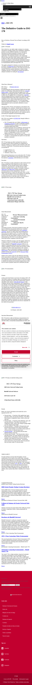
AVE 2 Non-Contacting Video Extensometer (14, 536)
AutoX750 (13, 251)
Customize (15, 356)
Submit (17, 585)
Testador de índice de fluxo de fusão (10, 626)
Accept (16, 352)
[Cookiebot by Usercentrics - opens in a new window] (23, 323)
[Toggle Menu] (30, 7)
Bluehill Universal (17, 243)
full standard (21, 71)
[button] (12, 9)
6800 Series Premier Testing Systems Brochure (15, 487)
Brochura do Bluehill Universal (11, 517)
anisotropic (10, 157)
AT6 (20, 463)
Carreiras (4, 622)
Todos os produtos (6, 632)
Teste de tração (5, 636)
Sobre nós (4, 609)
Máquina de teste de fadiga (8, 612)
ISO (3, 23)
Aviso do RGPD (7, 679)
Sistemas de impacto (7, 619)
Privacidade (15, 679)
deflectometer (24, 122)
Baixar (3, 499)
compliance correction (9, 123)
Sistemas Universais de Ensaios (9, 606)
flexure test (11, 66)
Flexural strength (8, 431)
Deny (16, 360)
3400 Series (4, 169)
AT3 (16, 463)
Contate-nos (5, 616)
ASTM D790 (17, 118)
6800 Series (12, 169)
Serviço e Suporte (6, 629)
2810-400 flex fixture (19, 282)
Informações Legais (24, 679)
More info (24, 347)
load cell (26, 94)
